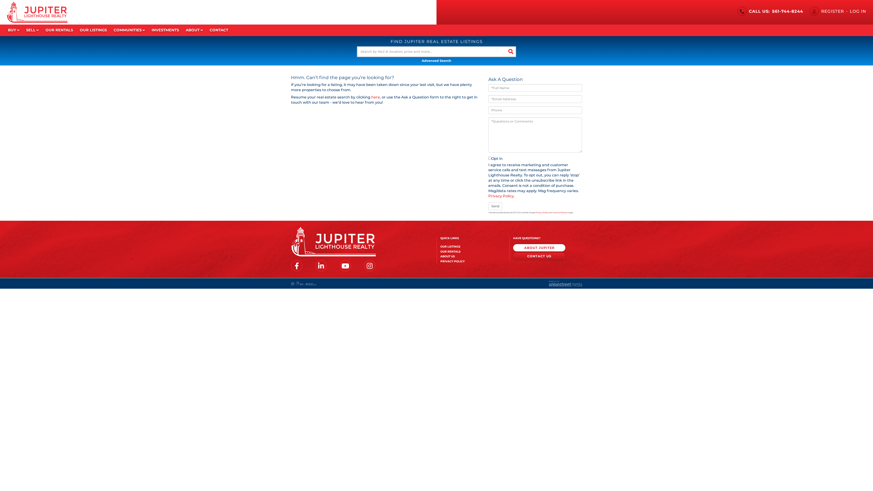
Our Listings (450, 246)
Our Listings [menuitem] (93, 30)
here (375, 97)
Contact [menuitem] (219, 30)
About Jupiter (539, 248)
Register (832, 11)
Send (495, 206)
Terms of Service (560, 212)
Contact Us (539, 256)
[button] (511, 51)
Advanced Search (436, 61)
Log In (858, 11)
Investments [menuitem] (165, 30)
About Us (447, 256)
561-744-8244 (787, 11)
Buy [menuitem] (12, 30)
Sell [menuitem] (30, 30)
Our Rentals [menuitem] (59, 30)
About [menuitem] (193, 30)
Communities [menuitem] (128, 30)
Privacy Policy (501, 196)
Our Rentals (450, 251)
